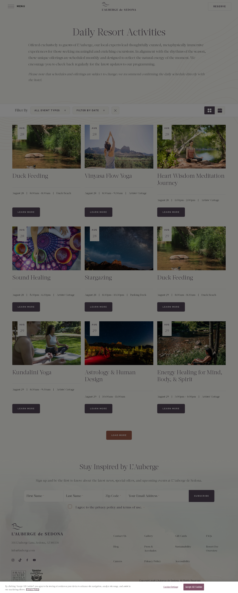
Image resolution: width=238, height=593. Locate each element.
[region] (119, 587)
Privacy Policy (32, 589)
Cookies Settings (170, 587)
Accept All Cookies (193, 587)
